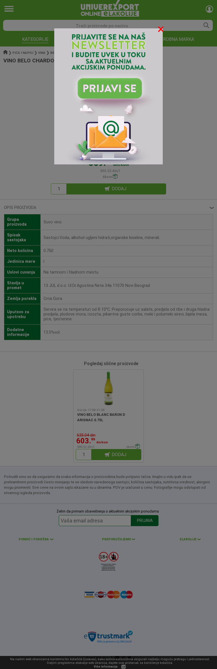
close (161, 30)
